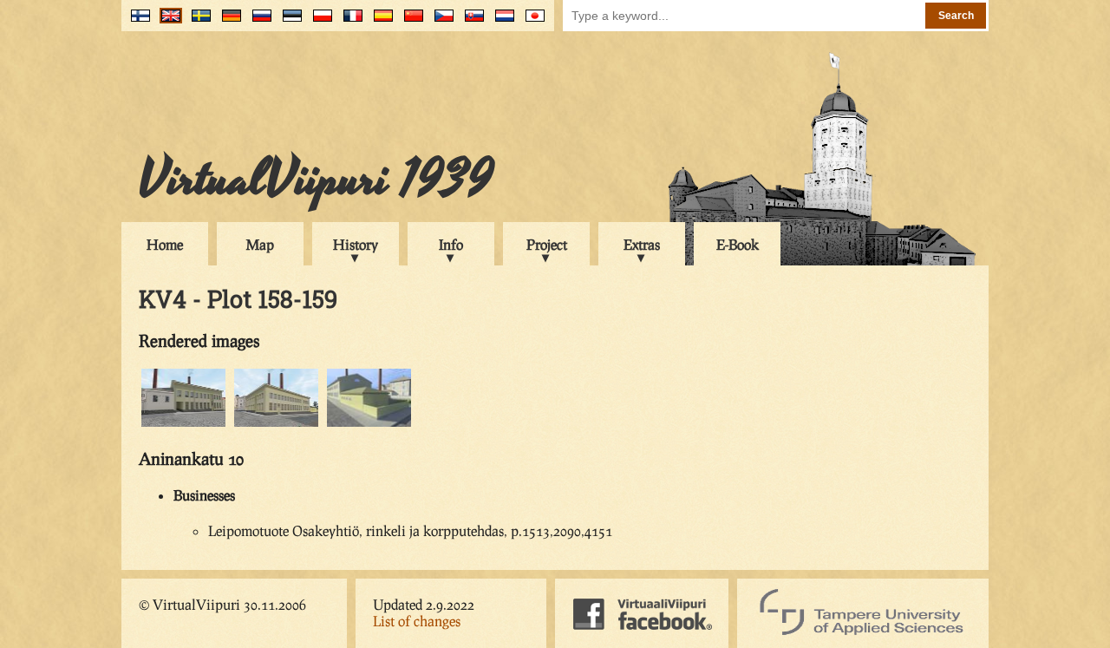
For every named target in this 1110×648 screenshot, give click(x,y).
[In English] (167, 22)
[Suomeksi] (136, 22)
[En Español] (379, 22)
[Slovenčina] (470, 22)
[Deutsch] (227, 22)
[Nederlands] (501, 22)
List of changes (416, 620)
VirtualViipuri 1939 (316, 179)
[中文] (410, 22)
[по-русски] (258, 22)
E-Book (737, 244)
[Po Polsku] (319, 22)
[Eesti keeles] (288, 22)
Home (165, 244)
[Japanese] (531, 22)
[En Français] (349, 22)
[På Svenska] (197, 22)
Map (260, 244)
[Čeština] (440, 22)
